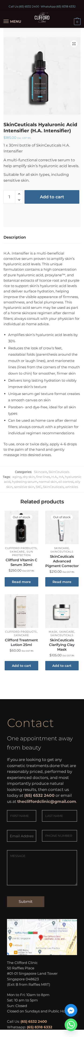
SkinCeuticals (59, 472)
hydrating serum (24, 481)
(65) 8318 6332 (66, 6)
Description (15, 237)
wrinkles (71, 487)
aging (16, 477)
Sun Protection (22, 553)
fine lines (43, 477)
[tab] (42, 238)
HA (61, 477)
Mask (53, 631)
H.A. (54, 477)
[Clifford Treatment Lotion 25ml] (21, 611)
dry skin (29, 477)
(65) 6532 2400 (29, 6)
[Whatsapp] (71, 1025)
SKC (39, 487)
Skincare (40, 472)
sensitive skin (24, 487)
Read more (21, 582)
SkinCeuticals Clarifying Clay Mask (62, 645)
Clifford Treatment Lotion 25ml (21, 642)
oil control (66, 481)
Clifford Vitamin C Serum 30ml (21, 562)
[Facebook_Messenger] (71, 1010)
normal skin (48, 481)
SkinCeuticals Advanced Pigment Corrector (62, 561)
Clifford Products (21, 548)
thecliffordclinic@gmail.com (46, 801)
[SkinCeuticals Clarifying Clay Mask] (62, 611)
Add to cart (52, 196)
